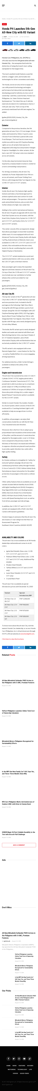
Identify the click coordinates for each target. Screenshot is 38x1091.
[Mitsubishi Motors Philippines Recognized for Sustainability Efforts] (19, 728)
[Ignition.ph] (19, 5)
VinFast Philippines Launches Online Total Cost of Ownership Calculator (24, 956)
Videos (15, 1073)
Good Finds (24, 1073)
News (4, 24)
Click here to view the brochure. (13, 639)
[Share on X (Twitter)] (18, 43)
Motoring (12, 1069)
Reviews (30, 1065)
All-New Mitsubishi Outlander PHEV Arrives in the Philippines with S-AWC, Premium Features (18, 935)
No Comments (25, 36)
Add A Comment (19, 845)
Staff (5, 36)
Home (3, 19)
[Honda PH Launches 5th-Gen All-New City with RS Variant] (19, 52)
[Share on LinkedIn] (30, 43)
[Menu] (3, 5)
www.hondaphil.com (27, 634)
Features (22, 1065)
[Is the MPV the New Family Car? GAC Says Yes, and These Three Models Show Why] (19, 759)
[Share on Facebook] (7, 43)
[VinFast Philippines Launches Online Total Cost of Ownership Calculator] (19, 698)
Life (30, 1069)
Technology (22, 1069)
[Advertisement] (19, 883)
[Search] (35, 5)
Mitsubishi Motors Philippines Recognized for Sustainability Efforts (24, 968)
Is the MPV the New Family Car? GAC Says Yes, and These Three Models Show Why (24, 979)
